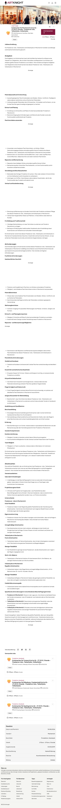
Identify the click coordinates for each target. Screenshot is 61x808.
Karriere (33, 791)
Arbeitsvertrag (19, 793)
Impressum (49, 796)
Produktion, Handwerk (18, 658)
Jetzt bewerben (48, 31)
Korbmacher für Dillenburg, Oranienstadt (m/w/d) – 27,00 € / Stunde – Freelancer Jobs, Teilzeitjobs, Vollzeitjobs (30, 684)
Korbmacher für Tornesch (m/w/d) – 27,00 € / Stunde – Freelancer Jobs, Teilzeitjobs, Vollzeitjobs (31, 661)
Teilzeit (14, 39)
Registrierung (50, 781)
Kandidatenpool (5, 788)
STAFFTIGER (15, 26)
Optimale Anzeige (36, 783)
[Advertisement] (30, 81)
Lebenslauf (19, 788)
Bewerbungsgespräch (37, 781)
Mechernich (51, 733)
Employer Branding (5, 791)
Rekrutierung (35, 786)
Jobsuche (18, 783)
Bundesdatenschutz (52, 791)
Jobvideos (3, 793)
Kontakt (49, 798)
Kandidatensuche (5, 783)
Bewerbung (19, 791)
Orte (48, 786)
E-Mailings (3, 796)
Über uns (49, 783)
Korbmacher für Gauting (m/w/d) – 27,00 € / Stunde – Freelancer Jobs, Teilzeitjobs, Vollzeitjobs (31, 707)
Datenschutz (50, 788)
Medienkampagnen (5, 798)
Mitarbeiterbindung (36, 793)
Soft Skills (34, 788)
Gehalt (18, 796)
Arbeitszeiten (19, 798)
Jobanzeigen (4, 786)
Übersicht (3, 781)
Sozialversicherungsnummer (38, 796)
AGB (48, 793)
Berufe (18, 786)
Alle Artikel (34, 798)
